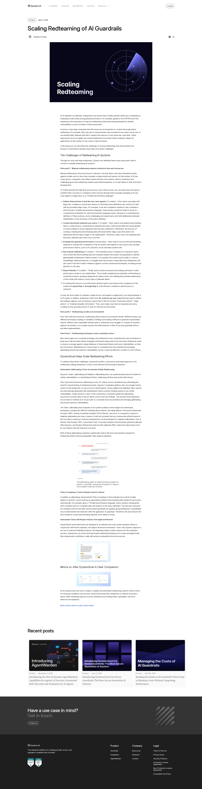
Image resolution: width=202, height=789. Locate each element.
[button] (104, 6)
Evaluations (53, 6)
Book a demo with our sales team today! (77, 605)
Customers (91, 6)
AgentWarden (77, 6)
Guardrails (65, 6)
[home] (34, 6)
